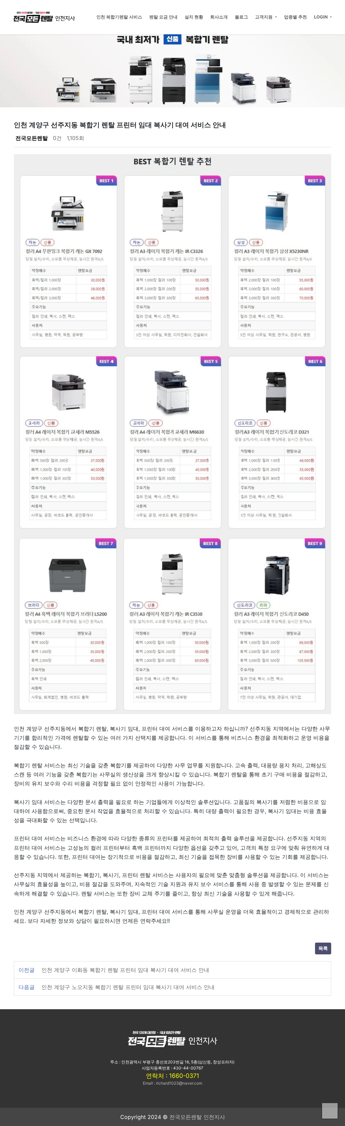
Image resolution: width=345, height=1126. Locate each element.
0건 (57, 138)
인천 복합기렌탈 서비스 (119, 17)
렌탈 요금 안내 (163, 17)
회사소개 (219, 17)
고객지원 (264, 17)
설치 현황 (194, 17)
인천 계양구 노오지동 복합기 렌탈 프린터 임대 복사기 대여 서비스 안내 (128, 987)
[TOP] (329, 1110)
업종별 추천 (295, 17)
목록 (323, 948)
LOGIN (321, 17)
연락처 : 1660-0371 (172, 1075)
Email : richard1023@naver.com (172, 1083)
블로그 (241, 17)
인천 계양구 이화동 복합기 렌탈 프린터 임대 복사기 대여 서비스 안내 (125, 969)
